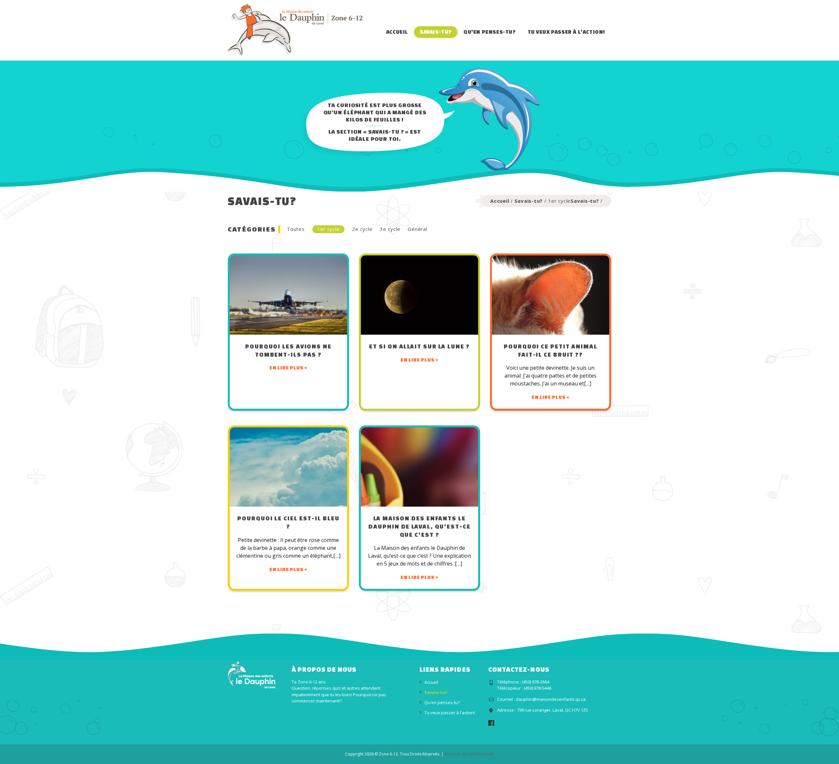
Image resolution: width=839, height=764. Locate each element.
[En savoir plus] (288, 295)
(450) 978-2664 (535, 682)
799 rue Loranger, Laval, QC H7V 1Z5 (552, 710)
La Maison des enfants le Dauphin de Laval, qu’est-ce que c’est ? (419, 526)
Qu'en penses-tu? (489, 32)
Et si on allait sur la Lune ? (419, 346)
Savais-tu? (436, 32)
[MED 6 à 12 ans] (295, 29)
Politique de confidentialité (469, 754)
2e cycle (362, 229)
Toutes (296, 229)
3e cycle (390, 229)
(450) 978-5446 (537, 688)
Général (417, 229)
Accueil (397, 32)
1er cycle (328, 229)
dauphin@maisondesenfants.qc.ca (551, 699)
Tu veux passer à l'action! (566, 32)
